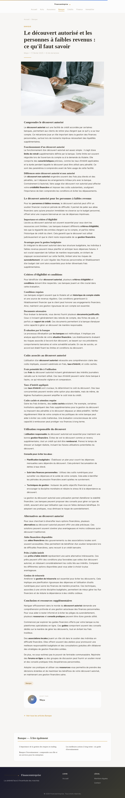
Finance (79, 9)
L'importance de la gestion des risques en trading (37, 747)
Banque (61, 9)
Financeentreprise (31, 775)
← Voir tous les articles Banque (38, 715)
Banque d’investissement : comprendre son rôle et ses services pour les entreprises (38, 753)
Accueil (34, 9)
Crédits (70, 9)
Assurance (51, 9)
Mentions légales (101, 778)
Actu (42, 9)
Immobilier (90, 9)
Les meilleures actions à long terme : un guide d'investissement (83, 748)
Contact (97, 783)
